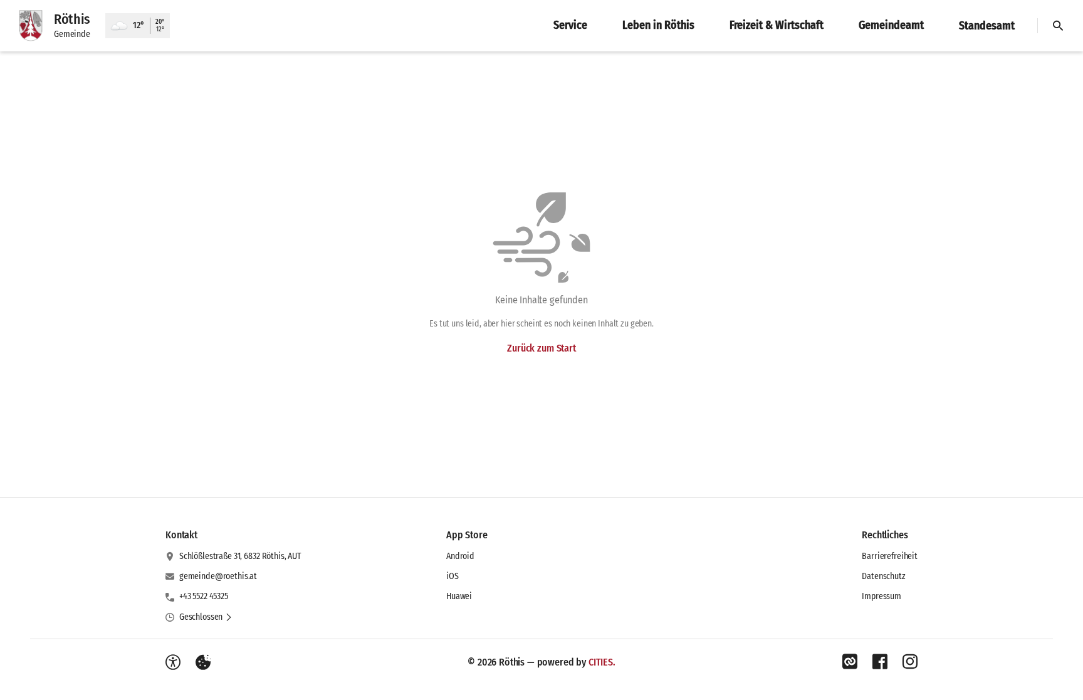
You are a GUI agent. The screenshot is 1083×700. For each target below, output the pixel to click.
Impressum (881, 596)
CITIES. (602, 662)
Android (460, 556)
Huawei (459, 596)
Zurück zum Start (541, 348)
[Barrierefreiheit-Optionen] (172, 662)
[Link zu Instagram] (910, 661)
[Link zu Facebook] (879, 661)
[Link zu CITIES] (849, 661)
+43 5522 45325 (203, 596)
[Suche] (1058, 26)
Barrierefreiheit (890, 556)
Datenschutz (883, 576)
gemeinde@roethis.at (218, 576)
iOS (452, 576)
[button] (206, 617)
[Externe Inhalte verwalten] (203, 662)
